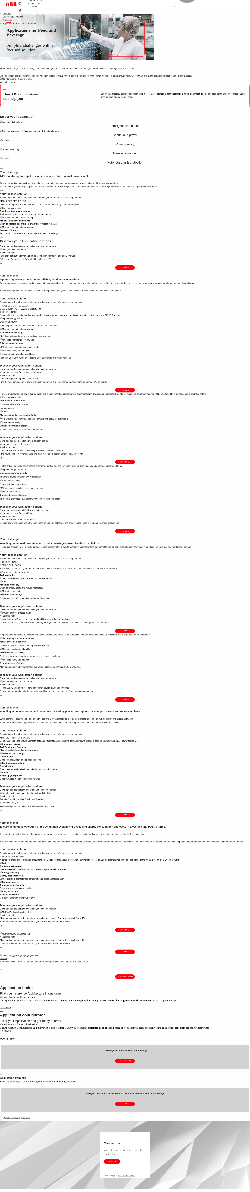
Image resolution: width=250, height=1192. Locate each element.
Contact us (35, 3)
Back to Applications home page (16, 1118)
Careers (33, 7)
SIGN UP (125, 1104)
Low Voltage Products (13, 17)
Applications (8, 20)
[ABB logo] (11, 4)
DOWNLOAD (125, 267)
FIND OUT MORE (125, 1061)
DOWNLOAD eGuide (125, 976)
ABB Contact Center (126, 1175)
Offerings (7, 13)
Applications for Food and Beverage (19, 23)
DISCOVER (5, 1007)
